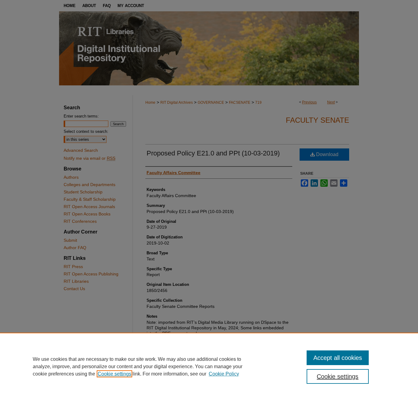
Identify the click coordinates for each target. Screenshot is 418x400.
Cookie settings (114, 373)
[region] (209, 366)
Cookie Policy (224, 373)
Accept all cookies (337, 357)
